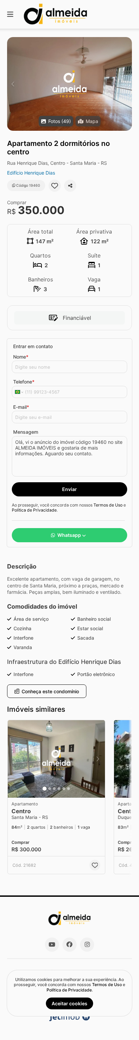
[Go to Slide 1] (45, 789)
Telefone (23, 382)
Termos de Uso (107, 505)
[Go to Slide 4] (59, 788)
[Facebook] (69, 945)
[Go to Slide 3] (54, 788)
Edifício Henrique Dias (31, 173)
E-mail (21, 407)
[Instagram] (87, 945)
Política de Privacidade (34, 510)
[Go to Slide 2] (49, 788)
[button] (69, 84)
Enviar (69, 489)
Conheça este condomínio (50, 691)
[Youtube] (52, 945)
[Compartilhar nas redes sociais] (70, 186)
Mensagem (25, 432)
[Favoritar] (55, 186)
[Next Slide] (126, 84)
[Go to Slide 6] (68, 788)
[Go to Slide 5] (63, 788)
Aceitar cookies (69, 1003)
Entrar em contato (33, 346)
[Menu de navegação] (10, 14)
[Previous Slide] (12, 84)
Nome (20, 357)
